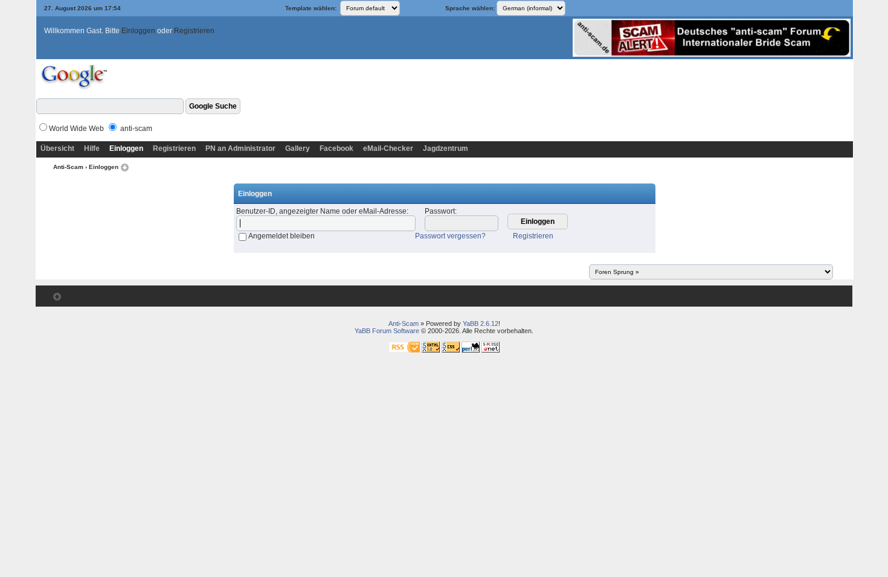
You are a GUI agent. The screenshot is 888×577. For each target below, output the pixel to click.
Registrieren (194, 31)
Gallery (297, 148)
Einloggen (138, 31)
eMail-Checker (388, 148)
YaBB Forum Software (387, 330)
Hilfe (92, 148)
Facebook (336, 148)
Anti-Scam (68, 167)
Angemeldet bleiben (281, 236)
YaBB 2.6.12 (480, 323)
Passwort (440, 211)
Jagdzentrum (445, 148)
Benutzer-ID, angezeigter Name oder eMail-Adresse (321, 211)
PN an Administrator (240, 148)
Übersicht (57, 148)
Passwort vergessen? (450, 236)
